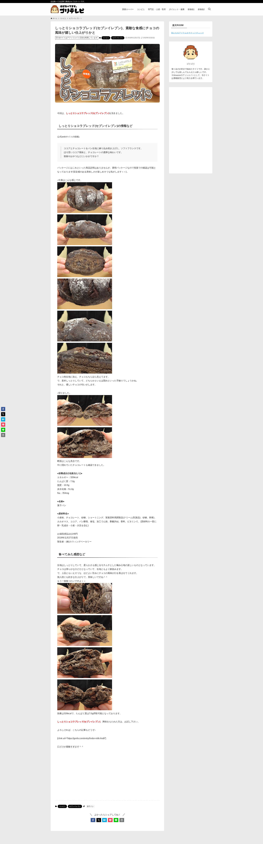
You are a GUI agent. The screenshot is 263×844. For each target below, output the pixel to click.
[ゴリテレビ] (67, 9)
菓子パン (90, 806)
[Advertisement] (107, 777)
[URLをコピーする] (121, 820)
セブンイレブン (117, 38)
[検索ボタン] (209, 9)
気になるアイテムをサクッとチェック (187, 33)
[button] (93, 820)
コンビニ (106, 38)
